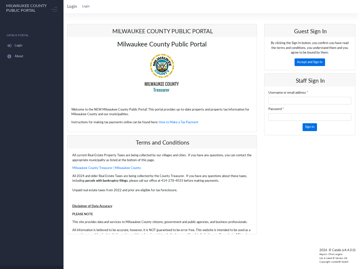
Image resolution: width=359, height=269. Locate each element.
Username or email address (288, 92)
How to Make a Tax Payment (178, 122)
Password (276, 109)
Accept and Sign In (309, 62)
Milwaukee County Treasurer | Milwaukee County (106, 168)
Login (86, 6)
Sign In (309, 127)
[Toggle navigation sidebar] (54, 9)
